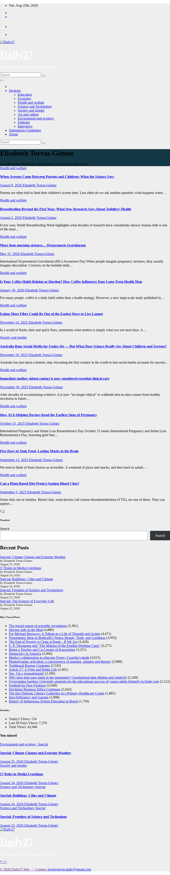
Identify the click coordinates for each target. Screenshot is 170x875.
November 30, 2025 (14, 387)
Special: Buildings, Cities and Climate (26, 579)
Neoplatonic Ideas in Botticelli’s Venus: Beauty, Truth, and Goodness (57, 638)
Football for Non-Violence (27, 685)
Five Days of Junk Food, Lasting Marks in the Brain (39, 451)
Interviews (25, 126)
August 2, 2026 (11, 218)
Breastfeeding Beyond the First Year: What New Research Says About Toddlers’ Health (65, 209)
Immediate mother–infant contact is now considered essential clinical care (54, 378)
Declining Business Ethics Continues (34, 689)
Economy (24, 98)
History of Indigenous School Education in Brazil (43, 701)
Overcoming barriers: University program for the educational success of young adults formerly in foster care (84, 681)
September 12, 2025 (14, 460)
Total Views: (18, 727)
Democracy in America (25, 653)
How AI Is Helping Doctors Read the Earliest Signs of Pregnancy (48, 415)
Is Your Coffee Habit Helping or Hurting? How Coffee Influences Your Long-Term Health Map (71, 282)
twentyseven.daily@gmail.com (69, 869)
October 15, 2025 (12, 423)
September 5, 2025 (13, 492)
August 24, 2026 (12, 783)
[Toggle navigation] (2, 80)
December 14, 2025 (14, 322)
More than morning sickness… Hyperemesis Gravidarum (43, 245)
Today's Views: (20, 719)
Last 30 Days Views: (24, 723)
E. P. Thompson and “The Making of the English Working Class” (54, 646)
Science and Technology (35, 106)
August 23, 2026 (12, 825)
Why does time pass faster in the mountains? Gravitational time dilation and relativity (68, 677)
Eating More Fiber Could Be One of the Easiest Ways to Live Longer (51, 314)
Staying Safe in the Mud (26, 630)
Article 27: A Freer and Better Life (33, 669)
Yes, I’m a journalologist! (26, 673)
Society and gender (31, 110)
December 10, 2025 (14, 355)
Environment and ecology (36, 118)
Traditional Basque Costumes (29, 665)
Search (5, 529)
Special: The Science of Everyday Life (27, 601)
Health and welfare (31, 102)
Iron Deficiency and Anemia (28, 697)
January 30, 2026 (12, 290)
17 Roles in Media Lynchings (20, 568)
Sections (15, 90)
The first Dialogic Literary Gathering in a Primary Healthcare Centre (56, 693)
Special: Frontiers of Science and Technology (31, 590)
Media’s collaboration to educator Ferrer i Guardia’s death (49, 657)
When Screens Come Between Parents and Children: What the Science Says (57, 176)
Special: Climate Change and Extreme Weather (33, 557)
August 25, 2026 (12, 761)
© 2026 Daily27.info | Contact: (24, 869)
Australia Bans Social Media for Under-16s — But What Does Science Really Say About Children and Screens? (83, 346)
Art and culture (28, 114)
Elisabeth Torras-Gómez (39, 185)
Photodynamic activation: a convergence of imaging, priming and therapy (60, 661)
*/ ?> (3, 862)
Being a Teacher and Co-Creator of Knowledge (42, 650)
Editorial (24, 122)
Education (25, 94)
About (13, 134)
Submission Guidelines (25, 130)
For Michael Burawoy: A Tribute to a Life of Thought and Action (54, 634)
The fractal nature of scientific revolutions (38, 626)
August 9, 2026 (11, 185)
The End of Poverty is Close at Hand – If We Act (43, 642)
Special (43, 744)
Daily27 (16, 54)
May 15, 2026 (10, 254)
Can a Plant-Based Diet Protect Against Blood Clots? (39, 483)
